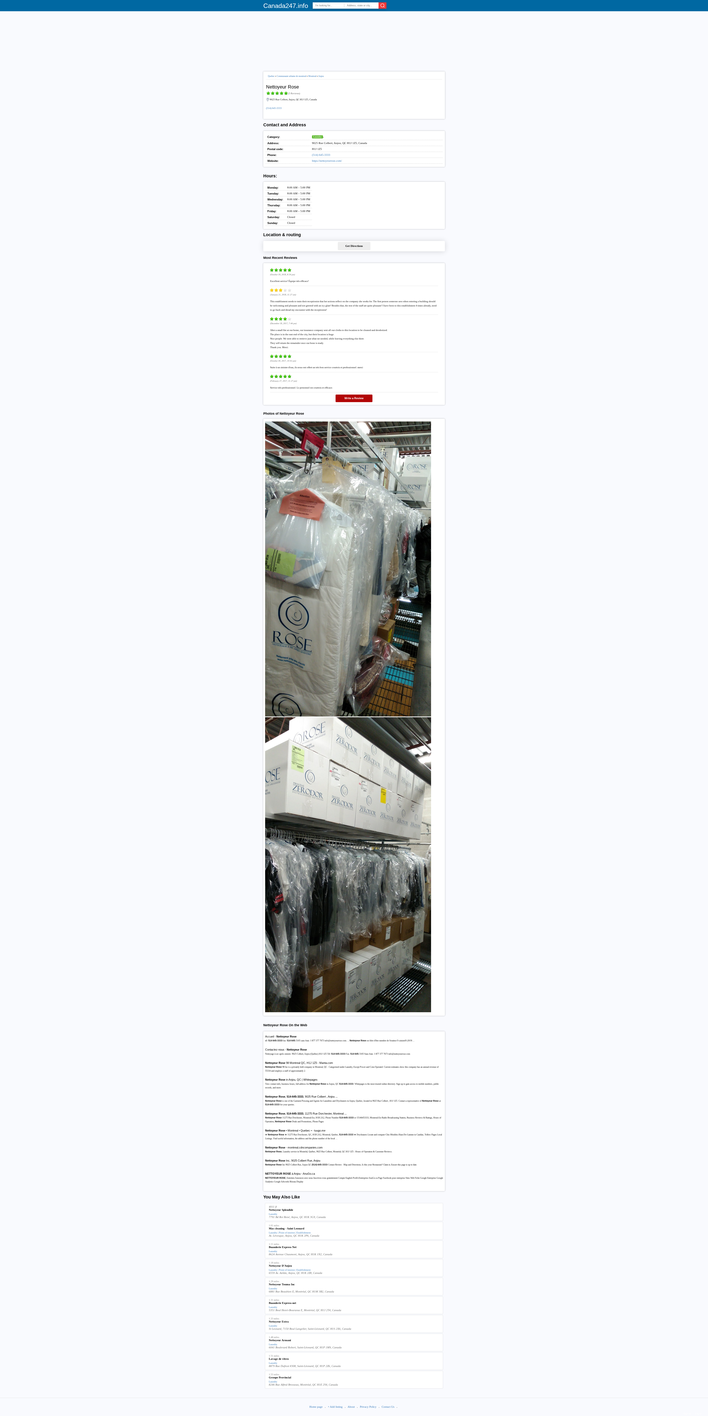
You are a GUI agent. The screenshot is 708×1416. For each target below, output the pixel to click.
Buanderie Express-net (282, 1303)
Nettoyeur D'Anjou (280, 1265)
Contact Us (388, 1406)
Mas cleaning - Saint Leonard (286, 1228)
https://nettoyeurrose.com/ (327, 160)
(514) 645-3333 (274, 108)
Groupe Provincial (280, 1377)
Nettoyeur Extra (279, 1321)
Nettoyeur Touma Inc (282, 1284)
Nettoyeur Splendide (281, 1209)
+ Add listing (335, 1406)
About (351, 1406)
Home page (316, 1406)
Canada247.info (285, 5)
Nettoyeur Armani (280, 1340)
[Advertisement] (354, 40)
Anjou (321, 76)
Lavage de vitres (279, 1358)
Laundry (317, 136)
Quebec (271, 76)
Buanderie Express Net (282, 1247)
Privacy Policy (368, 1406)
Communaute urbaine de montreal (291, 76)
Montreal (312, 76)
